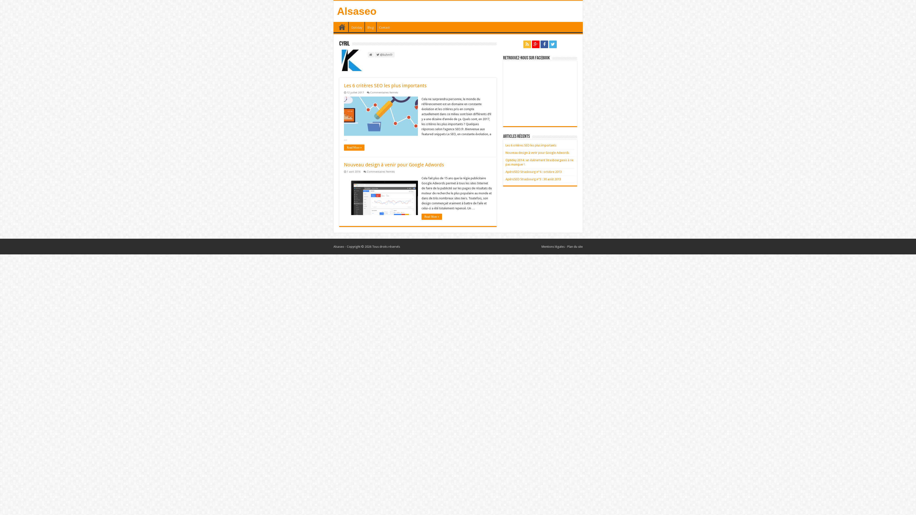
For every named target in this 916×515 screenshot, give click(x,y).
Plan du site (575, 246)
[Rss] (527, 44)
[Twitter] (553, 44)
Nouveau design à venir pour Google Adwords (394, 165)
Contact (384, 27)
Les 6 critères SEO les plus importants (385, 85)
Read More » (354, 147)
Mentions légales (553, 246)
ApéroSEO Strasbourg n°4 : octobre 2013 (533, 172)
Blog (370, 27)
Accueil (342, 27)
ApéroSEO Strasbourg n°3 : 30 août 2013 (533, 179)
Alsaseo (356, 11)
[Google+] (536, 44)
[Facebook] (544, 44)
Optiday (356, 27)
